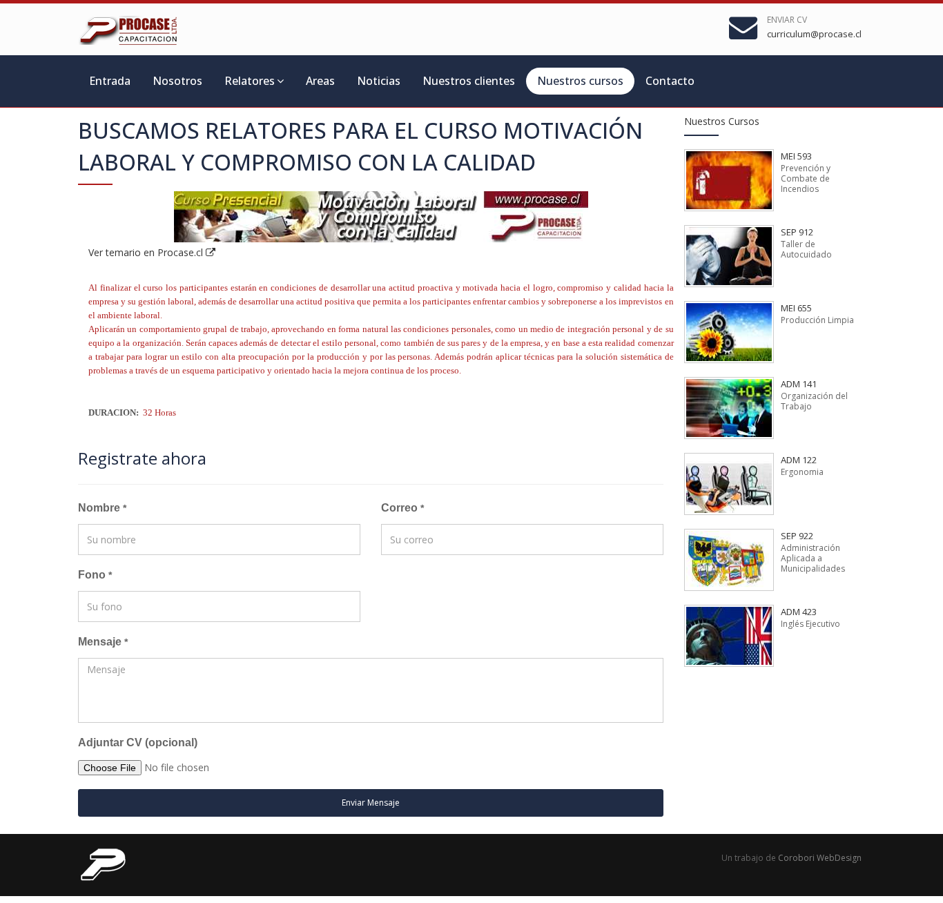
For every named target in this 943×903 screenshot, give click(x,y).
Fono (95, 575)
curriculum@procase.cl (814, 34)
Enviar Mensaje (371, 802)
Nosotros (177, 80)
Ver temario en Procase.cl (147, 252)
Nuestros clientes (468, 80)
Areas (320, 80)
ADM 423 (799, 611)
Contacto (669, 80)
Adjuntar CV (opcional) (137, 742)
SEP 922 (797, 536)
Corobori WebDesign (820, 858)
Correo (402, 508)
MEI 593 (796, 156)
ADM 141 (799, 384)
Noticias (378, 80)
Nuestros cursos (580, 80)
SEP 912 (797, 232)
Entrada (109, 80)
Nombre (102, 508)
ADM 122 (799, 460)
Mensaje (103, 642)
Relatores (249, 80)
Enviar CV (787, 20)
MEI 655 (796, 308)
